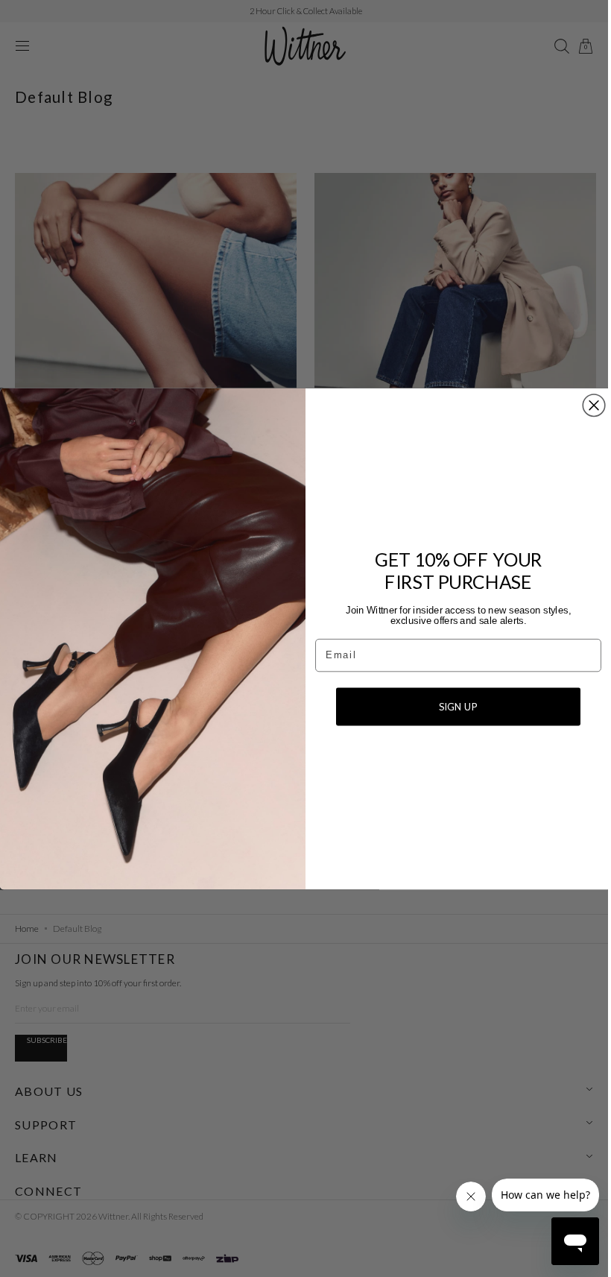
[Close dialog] (588, 405)
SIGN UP (453, 706)
